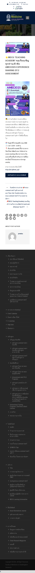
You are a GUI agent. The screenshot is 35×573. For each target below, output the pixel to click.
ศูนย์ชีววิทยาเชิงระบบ (17, 490)
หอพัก (12, 427)
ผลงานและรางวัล (16, 274)
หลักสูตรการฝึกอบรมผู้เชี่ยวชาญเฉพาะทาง (20, 389)
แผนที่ (12, 544)
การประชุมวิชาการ (16, 472)
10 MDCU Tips (14, 447)
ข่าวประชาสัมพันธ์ (14, 310)
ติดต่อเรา (11, 328)
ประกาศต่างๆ (14, 548)
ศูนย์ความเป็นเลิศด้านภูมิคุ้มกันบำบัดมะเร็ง (17, 485)
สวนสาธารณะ (15, 440)
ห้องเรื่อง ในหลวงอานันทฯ (19, 456)
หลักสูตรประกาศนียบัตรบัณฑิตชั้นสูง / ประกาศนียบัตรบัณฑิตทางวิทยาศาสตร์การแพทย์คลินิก (20, 397)
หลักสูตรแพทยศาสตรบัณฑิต (19, 344)
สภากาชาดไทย (15, 287)
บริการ (10, 465)
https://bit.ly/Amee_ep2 (12, 169)
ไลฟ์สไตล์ (11, 424)
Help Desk (25, 4)
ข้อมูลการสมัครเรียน (17, 529)
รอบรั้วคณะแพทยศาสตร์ (18, 444)
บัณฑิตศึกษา (14, 363)
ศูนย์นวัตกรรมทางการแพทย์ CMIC (20, 476)
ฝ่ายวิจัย (13, 270)
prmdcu (20, 234)
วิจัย (11, 468)
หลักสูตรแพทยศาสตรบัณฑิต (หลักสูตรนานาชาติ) (19, 350)
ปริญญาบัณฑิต (15, 340)
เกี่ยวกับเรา (11, 256)
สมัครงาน (13, 533)
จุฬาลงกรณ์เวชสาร (16, 514)
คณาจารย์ (13, 266)
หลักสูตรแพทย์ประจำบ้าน (19, 384)
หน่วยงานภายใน (16, 416)
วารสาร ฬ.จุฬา (15, 518)
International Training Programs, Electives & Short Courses (18, 406)
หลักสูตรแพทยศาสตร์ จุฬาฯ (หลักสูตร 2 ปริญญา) (19, 357)
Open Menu (27, 18)
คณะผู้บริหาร (14, 263)
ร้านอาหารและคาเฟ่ (17, 431)
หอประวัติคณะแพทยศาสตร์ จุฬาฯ (19, 452)
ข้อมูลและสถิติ (15, 290)
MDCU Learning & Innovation (18, 499)
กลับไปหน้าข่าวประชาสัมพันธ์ (17, 175)
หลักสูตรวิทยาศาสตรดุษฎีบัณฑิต (19, 373)
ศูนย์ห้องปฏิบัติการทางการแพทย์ (19, 495)
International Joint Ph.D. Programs (19, 378)
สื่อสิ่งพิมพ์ (11, 507)
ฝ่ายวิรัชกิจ (14, 278)
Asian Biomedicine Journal (18, 511)
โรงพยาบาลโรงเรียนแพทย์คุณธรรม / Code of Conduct (19, 295)
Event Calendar (12, 313)
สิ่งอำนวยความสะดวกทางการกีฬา (17, 435)
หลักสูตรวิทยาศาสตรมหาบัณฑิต (19, 367)
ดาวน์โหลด (12, 526)
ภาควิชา (13, 412)
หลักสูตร (11, 336)
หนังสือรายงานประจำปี (18, 552)
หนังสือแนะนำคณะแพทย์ (19, 537)
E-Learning (11, 321)
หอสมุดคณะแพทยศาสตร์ (19, 481)
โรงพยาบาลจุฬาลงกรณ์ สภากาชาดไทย (18, 282)
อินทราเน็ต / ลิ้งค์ (13, 317)
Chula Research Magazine (18, 540)
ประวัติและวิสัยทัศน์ (17, 259)
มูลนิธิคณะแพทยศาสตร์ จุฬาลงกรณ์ (18, 301)
